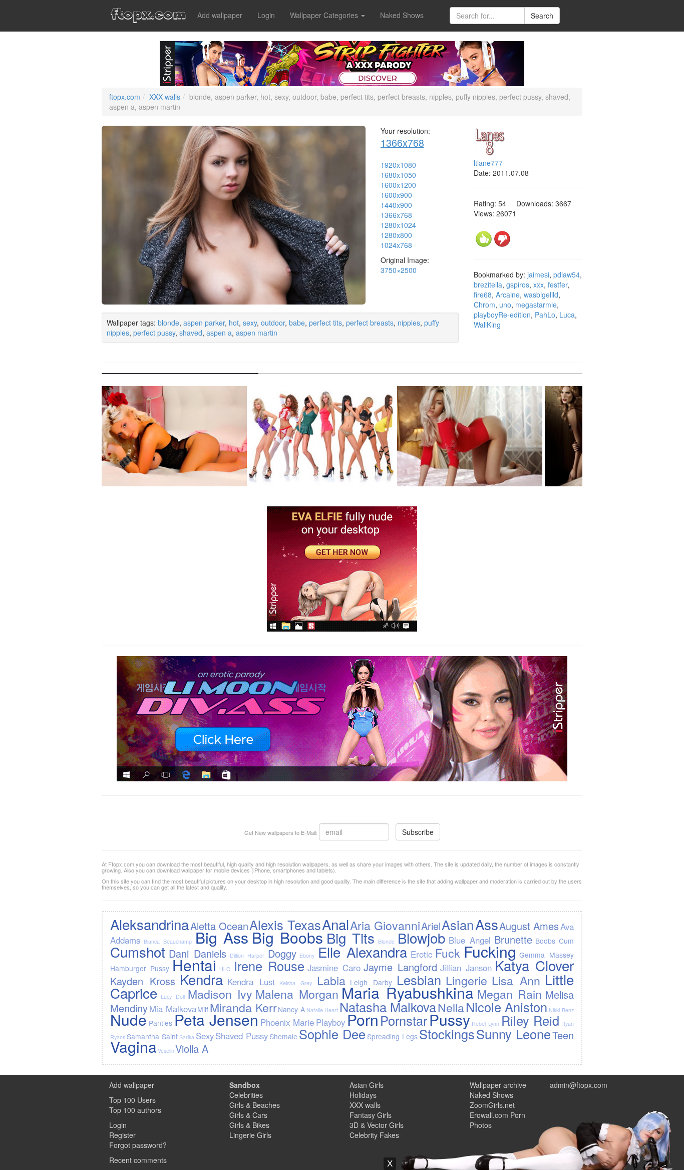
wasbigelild (541, 294)
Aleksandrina (149, 924)
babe (297, 323)
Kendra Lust (251, 982)
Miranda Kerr (243, 1007)
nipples (409, 323)
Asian (458, 925)
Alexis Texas (284, 925)
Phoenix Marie (287, 1022)
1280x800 (396, 235)
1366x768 (402, 142)
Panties (160, 1023)
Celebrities (246, 1095)
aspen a (219, 333)
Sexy (205, 1036)
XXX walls (164, 97)
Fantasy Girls (371, 1115)
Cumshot (137, 952)
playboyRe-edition (502, 315)
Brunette (513, 939)
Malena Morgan (296, 993)
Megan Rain (509, 993)
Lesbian (419, 980)
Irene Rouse (269, 966)
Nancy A (291, 1009)
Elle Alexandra (362, 952)
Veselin (166, 1050)
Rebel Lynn (485, 1023)
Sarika (186, 1037)
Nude (128, 1019)
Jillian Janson (466, 968)
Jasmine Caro (334, 968)
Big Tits (350, 938)
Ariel (431, 926)
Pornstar (403, 1020)
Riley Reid (530, 1020)
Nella (451, 1007)
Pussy (449, 1019)
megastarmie (536, 305)
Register (122, 1135)
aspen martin (256, 333)
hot (234, 323)
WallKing (487, 325)
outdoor (273, 323)
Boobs (545, 941)
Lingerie (466, 980)
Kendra (201, 979)
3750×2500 (399, 270)
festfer (557, 284)
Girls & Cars (248, 1115)
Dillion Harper (247, 955)
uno (505, 305)
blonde (168, 323)
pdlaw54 (566, 274)
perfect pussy (154, 333)
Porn (363, 1019)
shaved (190, 333)
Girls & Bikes (249, 1125)
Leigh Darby (371, 982)
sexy (250, 323)
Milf (202, 1009)
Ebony (306, 955)
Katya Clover (534, 965)
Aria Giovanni (385, 925)
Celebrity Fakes (374, 1135)
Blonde (386, 941)
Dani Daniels (197, 953)
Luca (567, 315)
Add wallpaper (219, 15)
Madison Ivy (220, 993)
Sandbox (244, 1085)
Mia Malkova (172, 1009)
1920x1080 (398, 165)
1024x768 (396, 245)
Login (266, 15)
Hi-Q (224, 969)
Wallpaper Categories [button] (325, 15)
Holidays (363, 1095)
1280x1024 (398, 225)
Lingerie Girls (250, 1135)
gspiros (517, 284)
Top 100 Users (132, 1100)
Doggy (282, 953)
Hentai (194, 965)
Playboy (330, 1022)
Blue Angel (470, 940)
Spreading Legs (392, 1036)
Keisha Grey (295, 983)
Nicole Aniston (507, 1007)
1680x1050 (398, 175)
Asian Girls (367, 1085)
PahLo (545, 315)
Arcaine (508, 294)
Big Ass (221, 937)
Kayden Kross (142, 981)
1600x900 (396, 195)
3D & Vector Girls (377, 1125)
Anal (335, 924)
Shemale (283, 1036)
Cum (566, 941)
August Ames (529, 926)
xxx (538, 284)
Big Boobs (287, 937)
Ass (486, 924)
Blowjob (421, 938)
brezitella (488, 284)
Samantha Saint (152, 1036)
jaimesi (538, 274)
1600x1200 (398, 185)
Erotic (421, 954)
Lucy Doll (173, 996)
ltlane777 (488, 163)
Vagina (133, 1046)
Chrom (484, 305)
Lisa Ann (516, 980)
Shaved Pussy (241, 1036)
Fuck (447, 952)
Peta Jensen (216, 1019)
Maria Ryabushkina (407, 992)
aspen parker (204, 323)
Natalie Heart (322, 1010)
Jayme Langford (400, 967)
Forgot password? (138, 1145)
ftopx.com (124, 97)
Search (542, 16)
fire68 (483, 294)
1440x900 (396, 205)
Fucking (490, 951)
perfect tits (325, 323)
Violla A (191, 1048)
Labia (331, 980)
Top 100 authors (135, 1110)
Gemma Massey (546, 955)
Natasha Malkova (388, 1007)
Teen (563, 1035)
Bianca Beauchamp (168, 941)
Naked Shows (402, 15)
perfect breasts (370, 323)
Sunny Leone (513, 1034)
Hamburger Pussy (139, 968)
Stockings (447, 1034)
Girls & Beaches (254, 1105)
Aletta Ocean (219, 926)
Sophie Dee (332, 1034)
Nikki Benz (561, 1010)
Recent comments (138, 1160)
